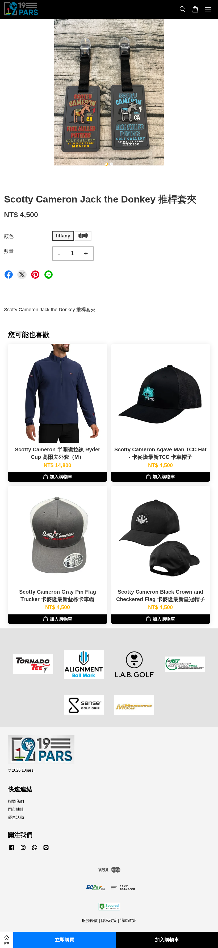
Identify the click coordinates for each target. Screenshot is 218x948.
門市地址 (16, 809)
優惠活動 (16, 817)
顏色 (9, 236)
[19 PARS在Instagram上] (23, 850)
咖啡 (83, 235)
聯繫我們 (16, 801)
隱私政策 (109, 920)
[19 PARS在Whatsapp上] (34, 850)
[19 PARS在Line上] (46, 850)
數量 (9, 251)
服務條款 (90, 920)
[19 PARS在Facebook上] (11, 850)
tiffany (63, 235)
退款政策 (128, 920)
